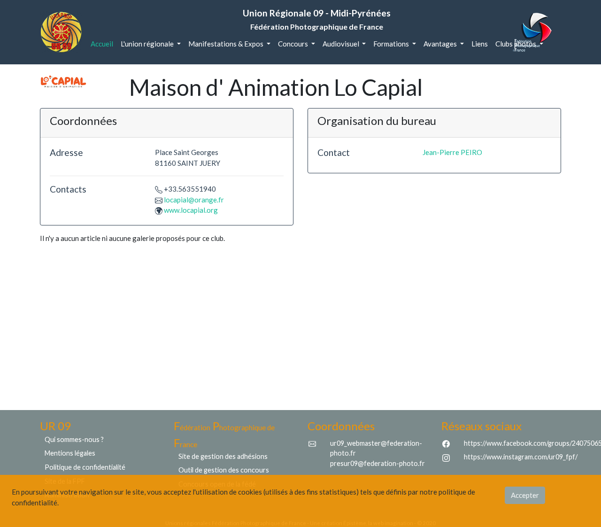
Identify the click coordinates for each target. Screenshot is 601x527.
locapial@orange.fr (194, 199)
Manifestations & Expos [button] (226, 43)
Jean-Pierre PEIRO (452, 152)
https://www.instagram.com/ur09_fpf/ (521, 457)
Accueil (104, 43)
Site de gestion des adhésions (223, 456)
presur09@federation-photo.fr (377, 463)
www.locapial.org (191, 210)
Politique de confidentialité (85, 467)
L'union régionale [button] (148, 43)
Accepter (525, 495)
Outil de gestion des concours (223, 470)
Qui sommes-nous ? (74, 439)
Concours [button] (293, 43)
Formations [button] (391, 43)
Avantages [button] (441, 43)
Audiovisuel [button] (342, 43)
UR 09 (55, 426)
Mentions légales (70, 453)
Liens (479, 43)
